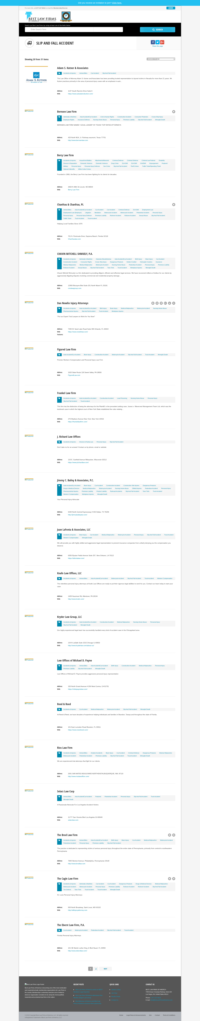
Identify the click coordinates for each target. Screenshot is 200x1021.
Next (105, 969)
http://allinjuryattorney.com (77, 910)
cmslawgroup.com (74, 288)
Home (121, 1015)
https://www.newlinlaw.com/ (78, 332)
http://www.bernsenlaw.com (78, 140)
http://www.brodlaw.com (76, 864)
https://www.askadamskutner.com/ (80, 94)
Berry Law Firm (73, 190)
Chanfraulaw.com (74, 239)
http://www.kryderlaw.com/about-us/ (81, 645)
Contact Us (114, 1000)
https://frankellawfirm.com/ (77, 422)
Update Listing (115, 989)
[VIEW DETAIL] (36, 67)
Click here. (117, 3)
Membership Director (60, 8)
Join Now (114, 993)
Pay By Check (115, 996)
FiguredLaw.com (74, 375)
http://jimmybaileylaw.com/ (77, 515)
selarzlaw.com (73, 820)
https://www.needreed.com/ (78, 730)
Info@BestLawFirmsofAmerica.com (161, 1000)
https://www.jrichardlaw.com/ (78, 462)
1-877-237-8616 (156, 998)
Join (150, 1015)
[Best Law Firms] (49, 16)
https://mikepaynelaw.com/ (77, 689)
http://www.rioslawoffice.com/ (78, 776)
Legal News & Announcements (136, 1015)
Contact (157, 1015)
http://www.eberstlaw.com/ (77, 951)
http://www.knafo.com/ (76, 599)
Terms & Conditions (169, 1015)
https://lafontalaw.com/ (76, 558)
